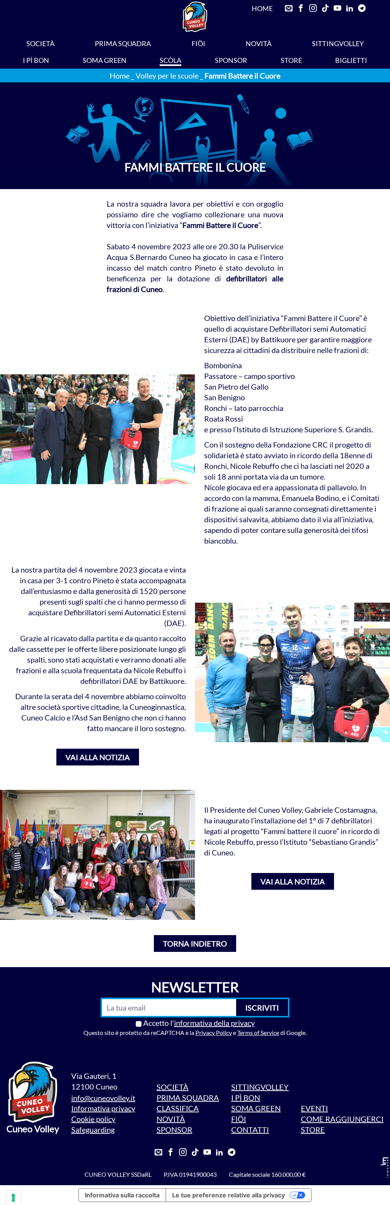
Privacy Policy (213, 1032)
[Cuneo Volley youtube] (207, 1152)
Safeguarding (93, 1129)
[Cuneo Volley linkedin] (219, 1152)
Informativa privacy (103, 1108)
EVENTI (314, 1108)
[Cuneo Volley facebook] (170, 1152)
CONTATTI (250, 1129)
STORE (291, 60)
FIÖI (198, 43)
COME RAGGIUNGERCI (342, 1118)
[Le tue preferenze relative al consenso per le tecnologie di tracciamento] (13, 1198)
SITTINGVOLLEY (338, 43)
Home (119, 75)
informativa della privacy (214, 1022)
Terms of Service (258, 1032)
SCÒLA (170, 60)
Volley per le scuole (167, 75)
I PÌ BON (36, 60)
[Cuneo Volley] (195, 17)
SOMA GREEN (104, 60)
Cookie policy (93, 1118)
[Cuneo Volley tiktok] (195, 1152)
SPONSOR (231, 60)
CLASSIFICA (178, 1108)
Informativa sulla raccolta (122, 1195)
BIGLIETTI (351, 60)
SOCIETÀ (40, 43)
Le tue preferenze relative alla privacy (228, 1195)
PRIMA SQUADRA (123, 43)
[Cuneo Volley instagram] (183, 1152)
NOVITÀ (259, 43)
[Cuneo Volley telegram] (231, 1152)
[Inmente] (384, 1167)
